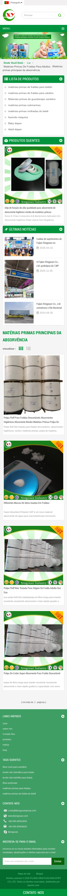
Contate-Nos (9, 734)
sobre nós (7, 729)
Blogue (39, 874)
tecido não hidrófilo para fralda (17, 777)
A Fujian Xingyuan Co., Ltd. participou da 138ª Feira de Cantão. (47, 264)
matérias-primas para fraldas (17, 788)
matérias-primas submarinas (24, 105)
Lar (29, 62)
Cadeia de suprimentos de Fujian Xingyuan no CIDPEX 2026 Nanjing (49, 241)
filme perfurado (10, 783)
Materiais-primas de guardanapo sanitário (32, 99)
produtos (7, 739)
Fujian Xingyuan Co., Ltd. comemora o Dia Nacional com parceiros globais (49, 306)
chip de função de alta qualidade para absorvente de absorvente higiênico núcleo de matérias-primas (30, 209)
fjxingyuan (13, 832)
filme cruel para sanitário (15, 767)
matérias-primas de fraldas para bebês (30, 87)
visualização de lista (28, 348)
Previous (9, 172)
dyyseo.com (33, 885)
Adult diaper (15, 129)
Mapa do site (24, 874)
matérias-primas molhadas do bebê (28, 111)
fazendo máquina (18, 117)
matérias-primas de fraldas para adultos (27, 66)
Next (57, 172)
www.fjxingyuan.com (18, 816)
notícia (6, 745)
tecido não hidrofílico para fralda (18, 772)
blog (5, 750)
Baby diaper (15, 123)
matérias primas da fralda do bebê (19, 793)
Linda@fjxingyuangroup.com (22, 810)
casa (5, 723)
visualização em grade (21, 348)
